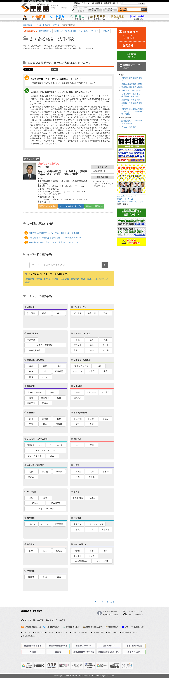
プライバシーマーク (45, 508)
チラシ (45, 377)
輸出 (31, 550)
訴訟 (92, 550)
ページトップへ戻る (106, 602)
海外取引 (31, 544)
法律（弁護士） (80, 544)
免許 (92, 471)
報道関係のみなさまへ (112, 3)
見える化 (78, 524)
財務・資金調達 (80, 412)
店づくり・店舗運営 (82, 360)
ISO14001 (55, 503)
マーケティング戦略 (82, 333)
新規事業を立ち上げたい (98, 17)
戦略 (105, 313)
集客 (28, 282)
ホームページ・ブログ (45, 450)
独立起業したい (118, 17)
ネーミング (45, 524)
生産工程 (105, 529)
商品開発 (59, 524)
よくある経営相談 (128, 127)
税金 (59, 313)
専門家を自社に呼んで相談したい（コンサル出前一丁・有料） (132, 111)
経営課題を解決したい (39, 17)
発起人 (31, 477)
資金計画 (78, 419)
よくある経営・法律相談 (49, 25)
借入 (78, 424)
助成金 (39, 279)
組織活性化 (92, 392)
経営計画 (65, 279)
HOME (25, 17)
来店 (105, 371)
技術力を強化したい (78, 17)
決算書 (45, 419)
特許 (78, 445)
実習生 (92, 477)
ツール (106, 345)
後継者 (31, 577)
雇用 (52, 392)
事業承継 (31, 340)
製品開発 (31, 518)
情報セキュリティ (35, 445)
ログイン (55, 5)
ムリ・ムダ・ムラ (95, 524)
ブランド (78, 345)
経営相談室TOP (29, 25)
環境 (45, 498)
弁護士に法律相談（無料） (132, 84)
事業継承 (31, 571)
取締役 (59, 471)
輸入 (45, 550)
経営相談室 (131, 55)
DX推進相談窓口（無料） (131, 90)
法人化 (45, 471)
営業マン (78, 350)
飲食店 (47, 279)
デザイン (31, 524)
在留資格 (78, 471)
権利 (105, 550)
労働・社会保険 (35, 392)
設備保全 (92, 498)
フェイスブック (35, 456)
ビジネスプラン (80, 307)
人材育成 (105, 392)
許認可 (76, 465)
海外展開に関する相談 (130, 100)
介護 (78, 477)
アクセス (84, 3)
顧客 (92, 345)
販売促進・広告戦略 (35, 360)
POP (31, 371)
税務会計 (31, 412)
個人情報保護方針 (29, 636)
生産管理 (77, 518)
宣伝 (45, 366)
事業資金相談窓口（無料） (132, 87)
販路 (92, 340)
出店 (83, 279)
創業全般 (31, 307)
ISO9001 (35, 503)
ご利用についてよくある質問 (65, 31)
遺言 (59, 577)
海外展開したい (138, 17)
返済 (92, 424)
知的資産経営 (35, 350)
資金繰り (92, 419)
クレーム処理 (102, 561)
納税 (31, 424)
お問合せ (128, 45)
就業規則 (45, 398)
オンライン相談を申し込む (71, 206)
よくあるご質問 (98, 632)
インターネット (56, 445)
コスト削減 (78, 498)
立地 (45, 371)
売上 (89, 279)
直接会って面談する (94, 206)
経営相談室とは (45, 31)
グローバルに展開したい (134, 627)
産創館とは (77, 3)
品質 (31, 498)
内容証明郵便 (81, 561)
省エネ (76, 492)
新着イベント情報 (135, 611)
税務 (59, 419)
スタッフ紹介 (84, 31)
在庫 (92, 529)
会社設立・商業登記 (35, 465)
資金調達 (30, 279)
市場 (78, 340)
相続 (45, 577)
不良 (78, 529)
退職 (31, 398)
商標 (92, 445)
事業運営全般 (32, 333)
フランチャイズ (100, 279)
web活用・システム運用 (37, 439)
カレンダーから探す (110, 9)
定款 (31, 471)
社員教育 (78, 398)
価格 (92, 350)
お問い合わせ (101, 3)
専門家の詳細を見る (47, 206)
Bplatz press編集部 (136, 615)
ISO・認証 (31, 492)
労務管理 (31, 386)
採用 (78, 392)
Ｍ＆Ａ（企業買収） (45, 345)
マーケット (78, 371)
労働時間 (31, 403)
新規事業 (75, 279)
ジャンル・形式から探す (95, 9)
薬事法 (106, 471)
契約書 (55, 279)
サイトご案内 (92, 3)
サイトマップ (62, 632)
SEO (52, 456)
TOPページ (27, 632)
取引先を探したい (59, 17)
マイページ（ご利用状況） (60, 8)
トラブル (78, 556)
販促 (31, 366)
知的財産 (77, 439)
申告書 (59, 424)
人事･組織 (78, 386)
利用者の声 (105, 31)
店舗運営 (59, 371)
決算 (31, 419)
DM (59, 366)
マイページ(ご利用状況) (79, 632)
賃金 (59, 398)
